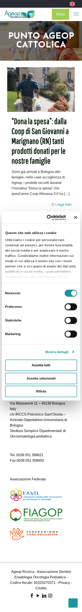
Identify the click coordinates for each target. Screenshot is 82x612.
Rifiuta (41, 391)
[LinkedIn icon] (44, 595)
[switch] (71, 306)
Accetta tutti (41, 365)
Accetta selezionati (41, 378)
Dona (60, 14)
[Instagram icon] (50, 595)
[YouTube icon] (38, 595)
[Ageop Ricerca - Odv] (19, 14)
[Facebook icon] (32, 595)
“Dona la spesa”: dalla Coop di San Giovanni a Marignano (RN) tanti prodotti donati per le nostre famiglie (40, 140)
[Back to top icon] (73, 603)
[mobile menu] (76, 14)
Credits (41, 588)
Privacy (64, 583)
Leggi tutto (63, 204)
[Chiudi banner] (75, 217)
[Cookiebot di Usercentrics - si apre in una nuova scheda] (49, 217)
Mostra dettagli (57, 352)
